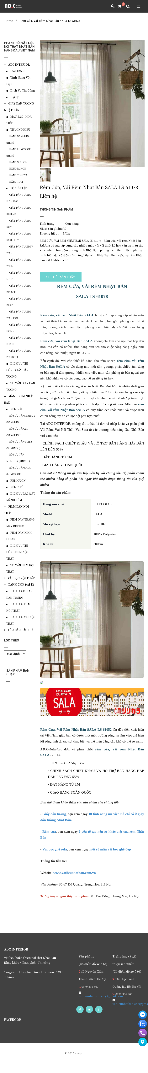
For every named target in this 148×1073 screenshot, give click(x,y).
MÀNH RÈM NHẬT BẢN (19, 399)
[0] (118, 6)
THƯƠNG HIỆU (20, 129)
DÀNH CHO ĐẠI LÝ (21, 584)
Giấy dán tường (54, 814)
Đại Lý (14, 97)
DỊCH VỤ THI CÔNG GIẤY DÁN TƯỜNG (17, 369)
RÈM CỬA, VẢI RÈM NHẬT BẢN (92, 286)
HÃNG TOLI (16, 181)
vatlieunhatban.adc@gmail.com (101, 996)
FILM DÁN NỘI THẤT (16, 509)
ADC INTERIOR (19, 64)
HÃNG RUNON (17, 168)
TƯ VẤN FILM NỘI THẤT (20, 568)
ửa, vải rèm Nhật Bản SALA (72, 315)
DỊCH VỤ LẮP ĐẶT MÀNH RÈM (20, 497)
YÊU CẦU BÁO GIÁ (21, 630)
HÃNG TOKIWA (18, 175)
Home (9, 21)
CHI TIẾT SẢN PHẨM (61, 277)
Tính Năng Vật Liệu (18, 80)
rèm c (121, 361)
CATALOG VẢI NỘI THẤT (20, 620)
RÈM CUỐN (18, 480)
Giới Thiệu (17, 71)
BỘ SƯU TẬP (18, 188)
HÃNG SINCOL (18, 162)
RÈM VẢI (16, 409)
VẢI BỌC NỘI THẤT (21, 578)
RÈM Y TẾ (16, 487)
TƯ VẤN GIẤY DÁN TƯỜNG (20, 386)
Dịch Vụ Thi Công (22, 90)
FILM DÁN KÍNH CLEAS (19, 536)
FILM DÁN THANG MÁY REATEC (20, 522)
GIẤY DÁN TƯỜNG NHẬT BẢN (19, 106)
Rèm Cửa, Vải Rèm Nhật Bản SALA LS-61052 (76, 729)
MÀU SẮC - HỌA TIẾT (19, 120)
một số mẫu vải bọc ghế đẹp (110, 849)
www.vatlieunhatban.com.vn (74, 873)
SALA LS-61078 (92, 296)
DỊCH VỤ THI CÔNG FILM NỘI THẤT (17, 552)
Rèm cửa (49, 831)
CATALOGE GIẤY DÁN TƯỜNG (19, 594)
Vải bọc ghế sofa (54, 849)
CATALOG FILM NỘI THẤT (18, 607)
